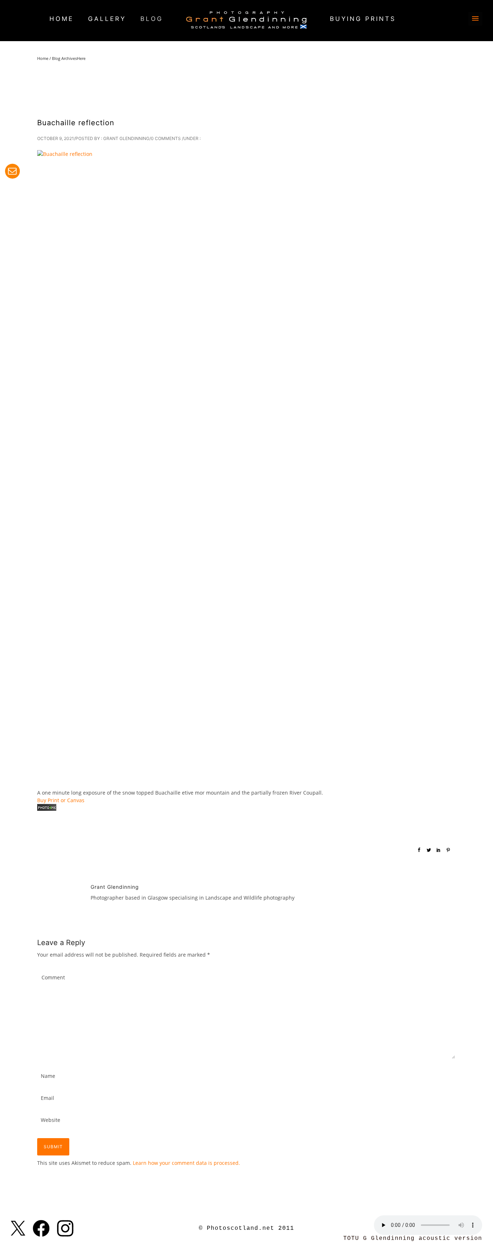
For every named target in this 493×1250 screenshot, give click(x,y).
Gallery (107, 18)
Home (61, 18)
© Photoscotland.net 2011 (246, 1228)
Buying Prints (363, 18)
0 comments (166, 138)
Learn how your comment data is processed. (186, 1162)
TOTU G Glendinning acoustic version (412, 1238)
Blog (151, 18)
